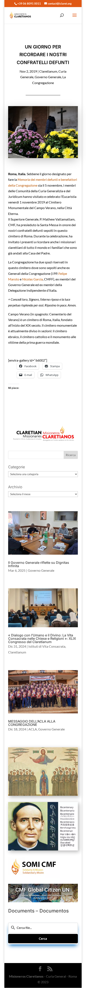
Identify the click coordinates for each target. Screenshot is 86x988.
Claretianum (48, 71)
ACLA (32, 729)
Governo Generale (48, 77)
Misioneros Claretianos (26, 976)
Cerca (43, 938)
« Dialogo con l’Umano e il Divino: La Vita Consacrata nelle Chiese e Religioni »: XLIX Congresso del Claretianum (42, 638)
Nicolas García (32, 279)
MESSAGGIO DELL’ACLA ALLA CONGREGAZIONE (31, 723)
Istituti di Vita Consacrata (46, 646)
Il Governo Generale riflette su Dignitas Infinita (38, 564)
